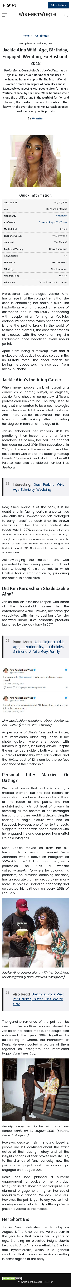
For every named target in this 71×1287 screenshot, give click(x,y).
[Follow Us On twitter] (9, 5)
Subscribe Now (58, 5)
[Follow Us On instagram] (14, 5)
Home (26, 35)
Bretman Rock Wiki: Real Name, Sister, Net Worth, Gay (38, 999)
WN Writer (37, 118)
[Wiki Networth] (37, 15)
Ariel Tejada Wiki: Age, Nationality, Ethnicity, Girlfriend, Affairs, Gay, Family (38, 647)
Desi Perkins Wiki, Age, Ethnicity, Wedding (38, 487)
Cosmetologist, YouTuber (53, 222)
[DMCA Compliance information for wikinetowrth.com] (35, 1278)
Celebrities (42, 35)
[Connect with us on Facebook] (4, 5)
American (61, 215)
